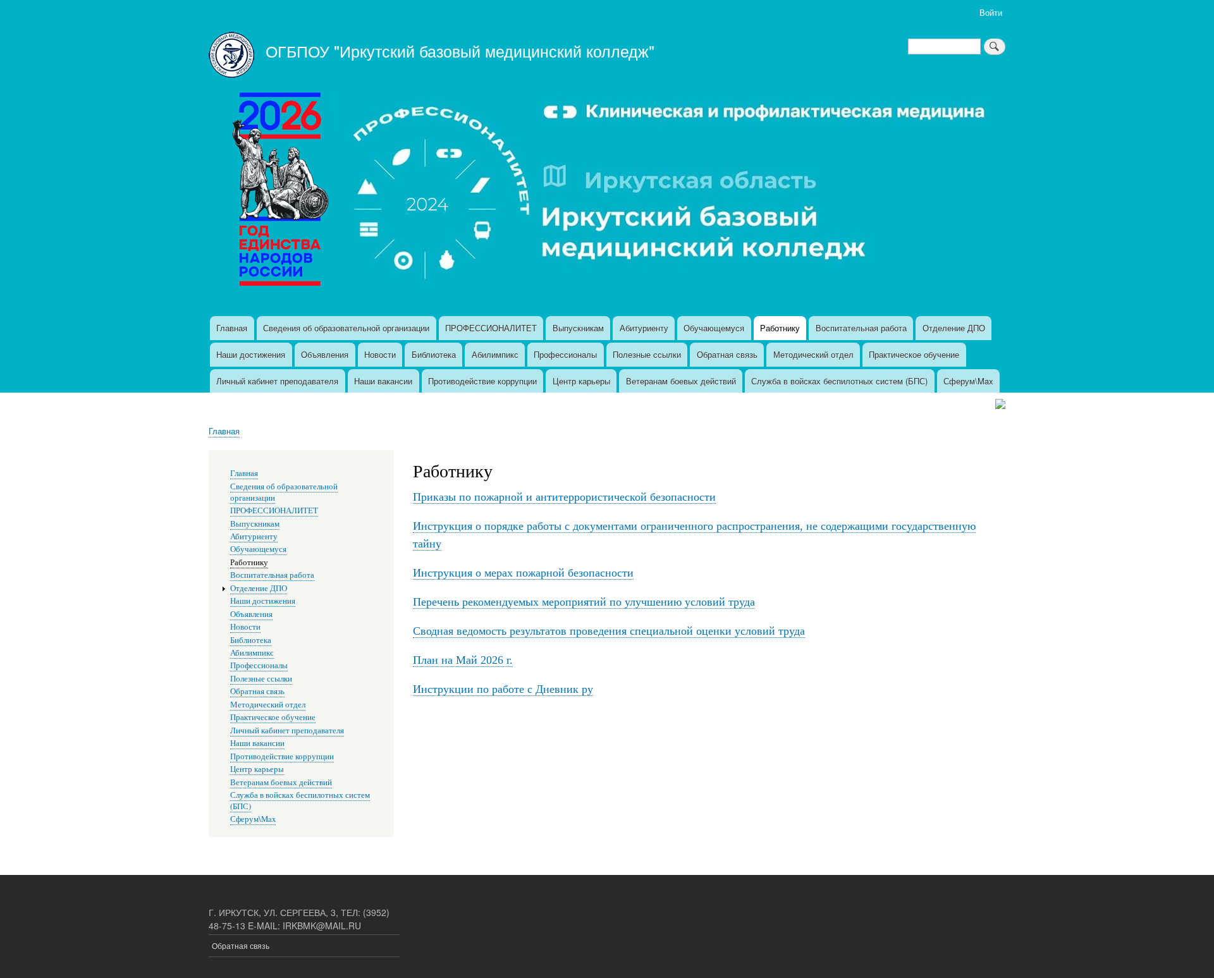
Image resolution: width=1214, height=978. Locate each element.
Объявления (324, 354)
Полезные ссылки (647, 354)
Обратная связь (727, 354)
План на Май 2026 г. (463, 660)
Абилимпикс (495, 354)
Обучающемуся (714, 328)
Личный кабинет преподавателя (277, 381)
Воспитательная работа (861, 328)
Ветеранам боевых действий (681, 381)
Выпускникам (578, 328)
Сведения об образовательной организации (346, 328)
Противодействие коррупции (482, 381)
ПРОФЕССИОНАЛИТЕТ (491, 328)
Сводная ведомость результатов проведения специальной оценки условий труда (609, 631)
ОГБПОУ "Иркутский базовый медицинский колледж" (460, 50)
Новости (380, 354)
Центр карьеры (581, 381)
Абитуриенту (644, 328)
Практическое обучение (914, 354)
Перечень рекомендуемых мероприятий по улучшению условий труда (584, 602)
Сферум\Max (968, 381)
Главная (231, 328)
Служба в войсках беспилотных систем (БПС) (839, 381)
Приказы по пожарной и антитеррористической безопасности (564, 497)
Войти (990, 12)
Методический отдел (813, 354)
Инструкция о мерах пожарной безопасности (523, 572)
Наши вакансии (383, 381)
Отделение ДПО (954, 328)
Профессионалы (565, 354)
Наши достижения (250, 354)
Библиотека (434, 354)
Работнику (780, 328)
